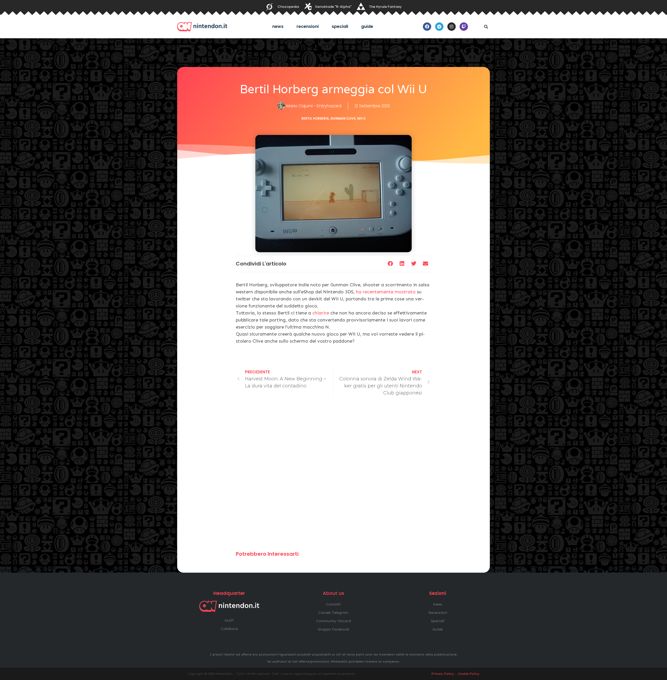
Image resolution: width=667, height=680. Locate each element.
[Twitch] (464, 26)
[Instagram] (451, 26)
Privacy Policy (442, 674)
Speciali (340, 26)
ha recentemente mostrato (386, 292)
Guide (367, 26)
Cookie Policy (468, 674)
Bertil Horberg (315, 118)
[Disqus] (333, 476)
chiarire (320, 313)
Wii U (361, 118)
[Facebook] (427, 26)
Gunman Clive (343, 118)
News (277, 26)
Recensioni (308, 26)
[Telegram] (439, 26)
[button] (486, 26)
